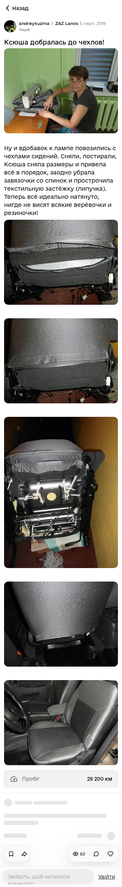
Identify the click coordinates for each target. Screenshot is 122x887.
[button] (24, 29)
